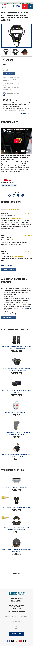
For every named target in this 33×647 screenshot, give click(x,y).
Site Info (16, 619)
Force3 (26, 298)
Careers (16, 628)
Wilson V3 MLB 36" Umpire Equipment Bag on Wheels (16, 391)
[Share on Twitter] (13, 195)
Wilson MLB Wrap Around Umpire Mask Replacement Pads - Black (16, 528)
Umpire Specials (25, 1)
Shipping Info (16, 624)
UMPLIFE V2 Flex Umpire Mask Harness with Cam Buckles (16, 550)
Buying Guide (13, 94)
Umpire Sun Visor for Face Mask (16, 487)
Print (12, 185)
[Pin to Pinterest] (18, 195)
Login (18, 6)
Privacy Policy (16, 621)
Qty (4, 64)
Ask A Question (9, 317)
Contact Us (16, 626)
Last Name (8, 597)
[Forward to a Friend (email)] (22, 195)
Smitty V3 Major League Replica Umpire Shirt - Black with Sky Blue (16, 455)
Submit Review (8, 270)
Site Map (16, 618)
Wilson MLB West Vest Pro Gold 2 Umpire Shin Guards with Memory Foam (16, 348)
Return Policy (16, 623)
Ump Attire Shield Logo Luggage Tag (17, 412)
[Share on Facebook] (9, 195)
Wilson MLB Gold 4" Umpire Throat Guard (16, 507)
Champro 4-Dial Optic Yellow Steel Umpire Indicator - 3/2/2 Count (16, 433)
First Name (9, 590)
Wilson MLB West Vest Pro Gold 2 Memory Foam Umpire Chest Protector (16, 369)
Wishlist (4, 185)
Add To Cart (9, 74)
